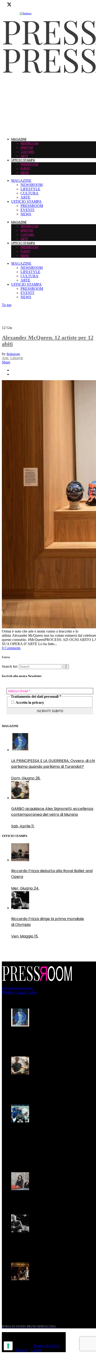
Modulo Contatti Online (19, 992)
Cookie (36, 1350)
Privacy (21, 1350)
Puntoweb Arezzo (47, 1346)
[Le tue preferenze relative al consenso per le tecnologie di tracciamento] (8, 1345)
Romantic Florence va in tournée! (41, 1199)
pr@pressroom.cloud (17, 988)
